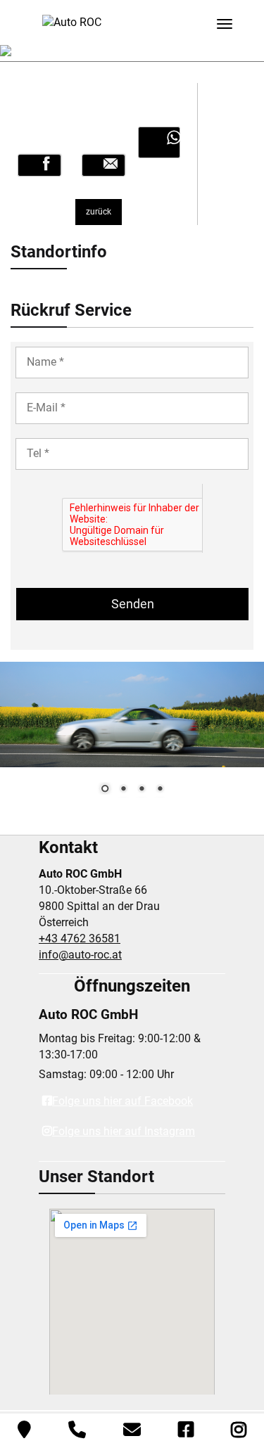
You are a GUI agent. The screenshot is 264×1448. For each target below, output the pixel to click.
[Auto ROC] (71, 21)
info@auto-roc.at (80, 954)
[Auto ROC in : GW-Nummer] (39, 166)
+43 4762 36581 (79, 938)
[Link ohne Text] (159, 142)
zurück (98, 212)
